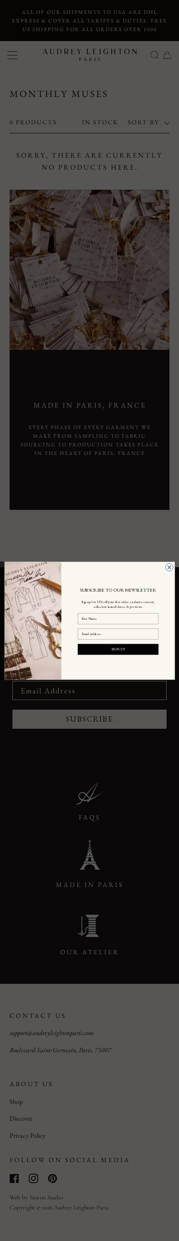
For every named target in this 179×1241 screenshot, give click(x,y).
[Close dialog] (169, 567)
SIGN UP (118, 649)
